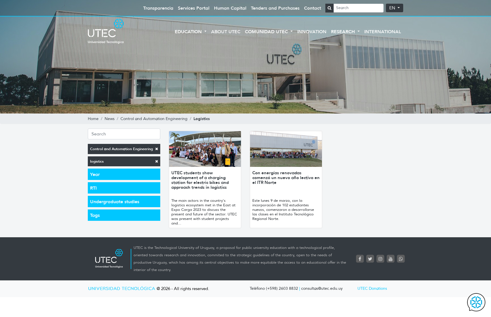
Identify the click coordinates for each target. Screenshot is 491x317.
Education (189, 31)
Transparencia (158, 8)
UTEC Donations (372, 288)
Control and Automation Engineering (121, 148)
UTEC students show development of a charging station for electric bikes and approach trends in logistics (200, 180)
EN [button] (392, 8)
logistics (97, 161)
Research (343, 31)
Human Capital (230, 8)
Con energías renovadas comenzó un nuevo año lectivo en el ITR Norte (286, 177)
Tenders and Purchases (275, 8)
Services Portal (193, 8)
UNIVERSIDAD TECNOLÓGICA (121, 288)
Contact (312, 8)
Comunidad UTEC (267, 31)
